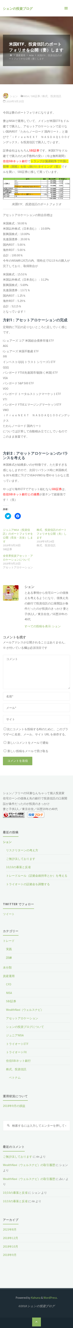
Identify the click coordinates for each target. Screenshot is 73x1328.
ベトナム (15, 1077)
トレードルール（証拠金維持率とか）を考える (36, 875)
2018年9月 (10, 1255)
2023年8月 (10, 1229)
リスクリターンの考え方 (22, 850)
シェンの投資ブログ (18, 8)
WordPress (50, 1298)
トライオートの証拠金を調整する (28, 884)
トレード (9, 941)
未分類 (7, 967)
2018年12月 (10, 1238)
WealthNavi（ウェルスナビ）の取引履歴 (29, 1165)
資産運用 (20, 55)
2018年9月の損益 (14, 1106)
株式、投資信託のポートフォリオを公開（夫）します (52, 533)
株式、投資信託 (51, 96)
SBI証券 (35, 96)
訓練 (9, 957)
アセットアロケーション (22, 1018)
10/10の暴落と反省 (18, 867)
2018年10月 (10, 1246)
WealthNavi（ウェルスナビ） (25, 1010)
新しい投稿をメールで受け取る (27, 751)
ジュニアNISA (15, 1035)
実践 (9, 949)
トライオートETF (17, 1044)
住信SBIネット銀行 (18, 1061)
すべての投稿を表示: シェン (43, 626)
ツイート (9, 914)
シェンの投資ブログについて (25, 1027)
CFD (8, 984)
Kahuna (35, 1298)
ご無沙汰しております (20, 859)
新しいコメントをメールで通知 (27, 743)
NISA (31, 55)
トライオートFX (16, 1052)
